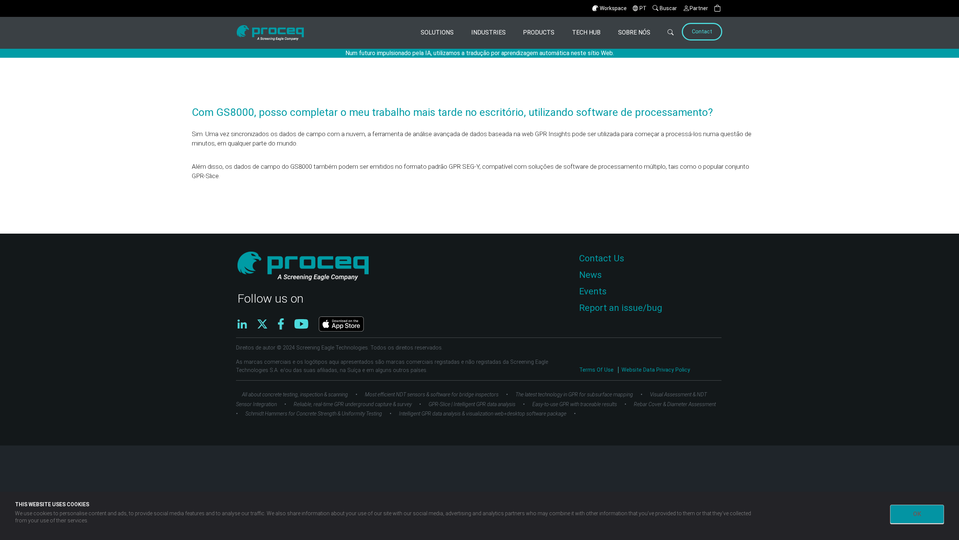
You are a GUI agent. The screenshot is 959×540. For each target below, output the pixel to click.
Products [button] (538, 32)
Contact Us (601, 258)
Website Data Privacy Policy (655, 370)
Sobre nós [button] (634, 32)
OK (917, 514)
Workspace (613, 8)
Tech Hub (586, 32)
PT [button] (643, 8)
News (590, 275)
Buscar (668, 8)
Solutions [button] (437, 32)
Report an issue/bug (620, 308)
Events (592, 291)
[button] (717, 8)
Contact (702, 31)
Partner (699, 8)
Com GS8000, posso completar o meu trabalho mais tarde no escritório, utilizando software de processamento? (452, 112)
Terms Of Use (597, 370)
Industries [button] (488, 32)
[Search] (665, 33)
